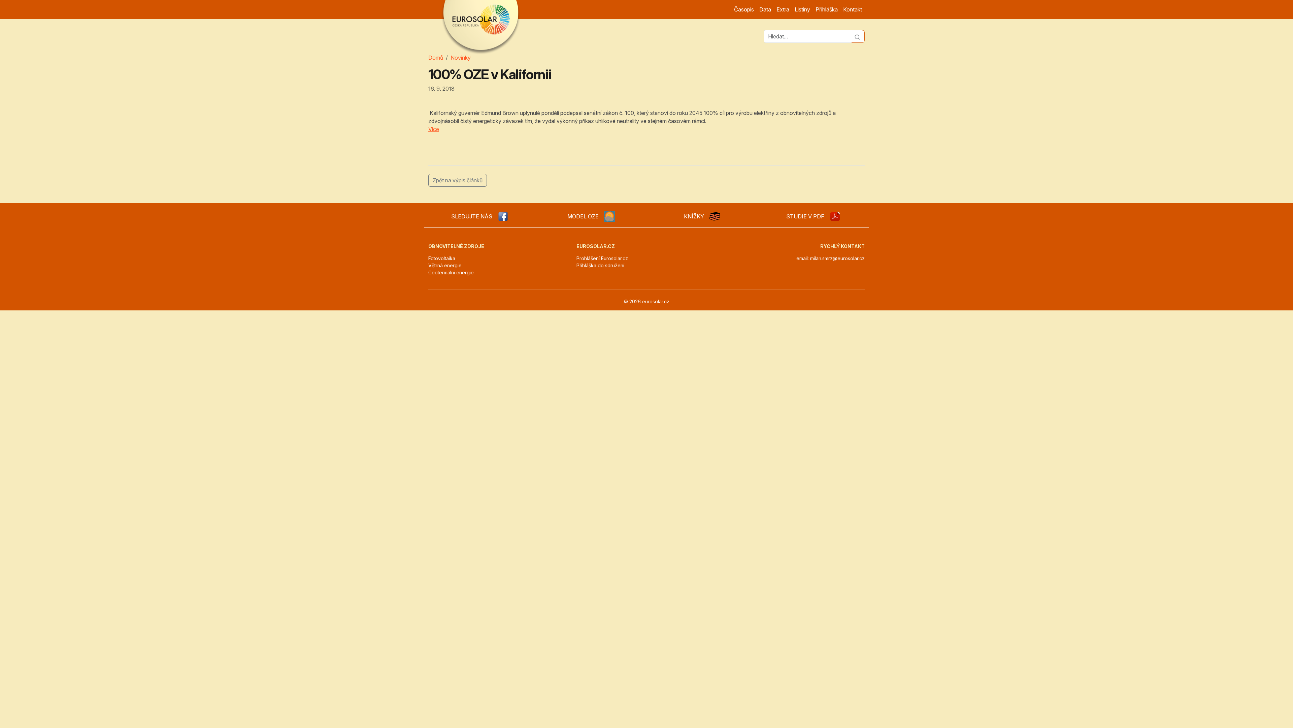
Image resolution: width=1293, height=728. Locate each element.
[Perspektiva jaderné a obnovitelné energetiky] (835, 216)
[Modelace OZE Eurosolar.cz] (609, 216)
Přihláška (827, 9)
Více (433, 129)
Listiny (802, 9)
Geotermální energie (451, 272)
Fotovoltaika (441, 258)
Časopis (744, 9)
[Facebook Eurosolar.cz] (503, 216)
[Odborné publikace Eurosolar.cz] (714, 216)
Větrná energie (445, 265)
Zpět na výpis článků (458, 180)
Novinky (461, 57)
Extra (782, 9)
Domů (435, 57)
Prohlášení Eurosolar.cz (602, 258)
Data (765, 9)
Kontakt (852, 9)
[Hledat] (858, 36)
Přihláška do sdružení (600, 265)
